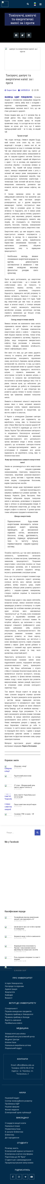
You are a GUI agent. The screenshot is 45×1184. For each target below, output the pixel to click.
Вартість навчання (13, 1020)
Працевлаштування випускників (19, 1163)
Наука (22, 1092)
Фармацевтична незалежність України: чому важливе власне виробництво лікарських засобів (26, 948)
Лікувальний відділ (13, 1048)
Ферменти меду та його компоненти (27, 936)
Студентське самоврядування (18, 1160)
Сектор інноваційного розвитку (18, 1101)
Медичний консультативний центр (20, 1037)
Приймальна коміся (13, 1023)
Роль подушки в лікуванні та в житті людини (27, 958)
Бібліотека (9, 1135)
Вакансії (8, 998)
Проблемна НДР (12, 1104)
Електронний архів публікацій (18, 1113)
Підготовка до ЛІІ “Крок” (15, 1157)
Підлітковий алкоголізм (22, 776)
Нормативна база (12, 1129)
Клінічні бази (10, 1042)
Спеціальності (11, 1008)
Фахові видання (12, 1110)
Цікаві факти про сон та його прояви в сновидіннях (27, 928)
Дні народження (12, 1138)
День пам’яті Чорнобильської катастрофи (25, 796)
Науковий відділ (12, 1098)
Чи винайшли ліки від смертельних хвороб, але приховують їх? (26, 918)
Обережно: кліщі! (20, 766)
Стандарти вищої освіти (15, 1123)
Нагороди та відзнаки (14, 986)
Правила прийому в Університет (19, 1014)
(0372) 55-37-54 (27, 1068)
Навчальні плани (12, 1126)
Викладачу (22, 1118)
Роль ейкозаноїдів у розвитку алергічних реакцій (25, 968)
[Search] (37, 832)
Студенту (22, 1143)
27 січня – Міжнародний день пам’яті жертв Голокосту (24, 786)
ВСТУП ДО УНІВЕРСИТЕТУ (22, 1003)
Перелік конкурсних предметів (18, 1011)
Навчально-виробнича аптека (18, 1045)
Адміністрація (11, 989)
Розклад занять (11, 1148)
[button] (16, 35)
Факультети (10, 992)
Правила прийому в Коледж (17, 1017)
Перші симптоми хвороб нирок (25, 804)
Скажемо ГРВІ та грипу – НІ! (24, 814)
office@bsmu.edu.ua (25, 1065)
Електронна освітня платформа (19, 1154)
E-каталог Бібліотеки (14, 1132)
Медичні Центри (12, 1039)
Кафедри (9, 995)
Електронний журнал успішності (19, 1151)
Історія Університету (14, 983)
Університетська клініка (15, 1034)
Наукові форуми (12, 1107)
